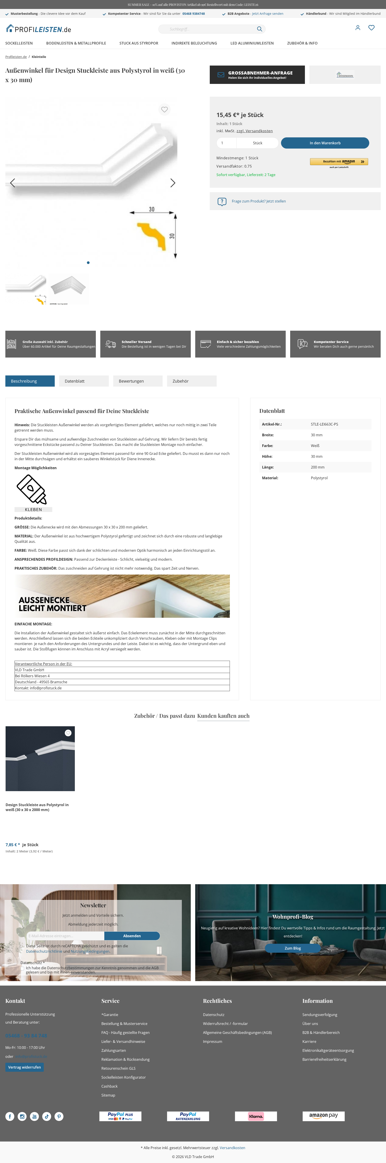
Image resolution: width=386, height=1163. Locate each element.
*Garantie (109, 1014)
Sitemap (108, 1095)
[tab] (30, 381)
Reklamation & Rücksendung (125, 1059)
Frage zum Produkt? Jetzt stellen (259, 201)
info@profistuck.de (31, 1056)
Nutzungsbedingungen (90, 951)
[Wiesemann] (345, 74)
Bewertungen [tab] (131, 381)
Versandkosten (232, 1147)
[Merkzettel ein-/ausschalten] (164, 109)
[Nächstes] (171, 184)
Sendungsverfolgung (319, 1014)
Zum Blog (293, 948)
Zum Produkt (40, 861)
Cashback (109, 1086)
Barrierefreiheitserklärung (324, 1059)
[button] (339, 163)
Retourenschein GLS (118, 1068)
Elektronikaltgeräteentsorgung (328, 1050)
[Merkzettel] (371, 29)
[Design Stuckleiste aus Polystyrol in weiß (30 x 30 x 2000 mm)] (40, 758)
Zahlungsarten (113, 1050)
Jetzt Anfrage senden (267, 13)
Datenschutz (213, 1014)
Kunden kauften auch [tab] (223, 715)
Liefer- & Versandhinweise (123, 1041)
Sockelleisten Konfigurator (123, 1077)
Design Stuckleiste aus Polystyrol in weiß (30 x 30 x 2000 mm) (37, 807)
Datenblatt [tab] (74, 381)
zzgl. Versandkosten (255, 130)
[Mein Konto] (357, 29)
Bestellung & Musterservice (124, 1023)
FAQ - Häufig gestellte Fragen (125, 1032)
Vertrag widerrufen (24, 1067)
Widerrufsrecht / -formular (225, 1023)
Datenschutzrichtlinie (44, 951)
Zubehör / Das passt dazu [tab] (164, 715)
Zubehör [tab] (181, 381)
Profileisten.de (16, 57)
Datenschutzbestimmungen (70, 967)
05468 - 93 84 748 (26, 1035)
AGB (155, 967)
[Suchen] (260, 29)
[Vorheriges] (11, 184)
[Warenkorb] (382, 24)
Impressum (212, 1041)
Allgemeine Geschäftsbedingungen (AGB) (237, 1032)
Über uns (310, 1023)
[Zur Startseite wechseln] (38, 28)
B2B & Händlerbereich (321, 1032)
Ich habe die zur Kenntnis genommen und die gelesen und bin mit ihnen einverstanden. (92, 970)
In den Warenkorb (325, 143)
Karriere (309, 1041)
